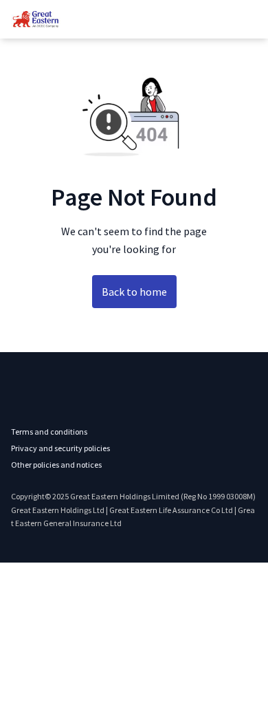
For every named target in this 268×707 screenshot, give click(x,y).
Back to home (134, 291)
